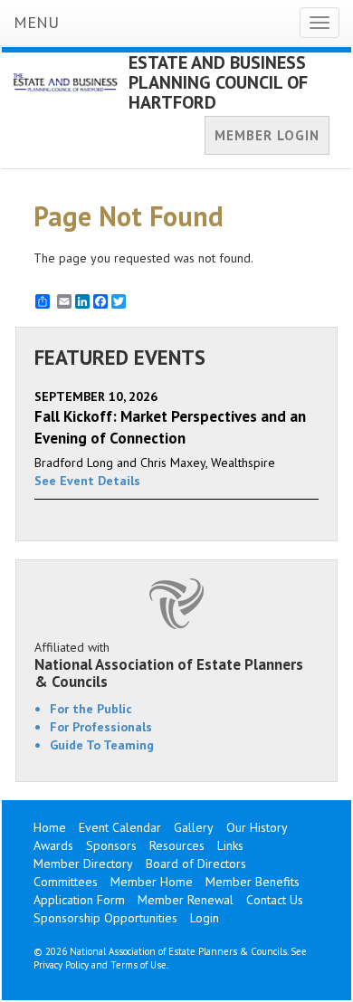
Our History (257, 827)
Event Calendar (120, 827)
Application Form (79, 900)
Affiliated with (168, 664)
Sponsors (111, 845)
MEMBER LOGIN (267, 135)
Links (230, 845)
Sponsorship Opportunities (105, 918)
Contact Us (274, 900)
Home (49, 827)
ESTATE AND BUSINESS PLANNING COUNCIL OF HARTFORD (218, 82)
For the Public (91, 709)
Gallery (194, 827)
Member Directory (83, 863)
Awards (53, 845)
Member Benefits (252, 881)
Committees (65, 881)
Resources (177, 845)
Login (204, 918)
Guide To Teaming (102, 745)
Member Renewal (186, 900)
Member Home (151, 881)
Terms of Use (138, 965)
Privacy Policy (61, 965)
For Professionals (101, 727)
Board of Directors (196, 863)
